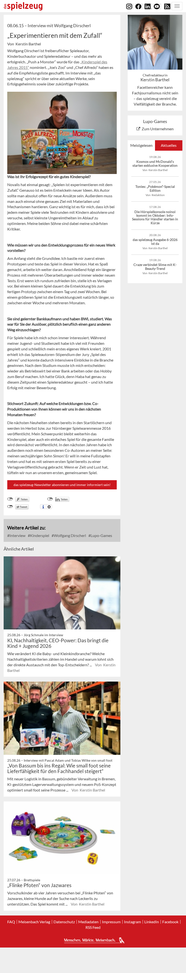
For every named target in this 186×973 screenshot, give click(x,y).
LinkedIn (151, 922)
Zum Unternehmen (158, 128)
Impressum (111, 922)
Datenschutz (64, 922)
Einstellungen (49, 506)
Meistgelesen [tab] (141, 145)
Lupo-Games (101, 535)
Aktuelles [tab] (169, 145)
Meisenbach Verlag (34, 922)
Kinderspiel (39, 535)
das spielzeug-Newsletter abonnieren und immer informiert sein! (62, 485)
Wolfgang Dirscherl (69, 535)
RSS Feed (93, 927)
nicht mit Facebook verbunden (10, 499)
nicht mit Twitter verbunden (10, 506)
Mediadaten (88, 922)
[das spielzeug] (23, 6)
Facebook (170, 922)
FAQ (11, 922)
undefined (50, 499)
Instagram (132, 922)
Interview (17, 535)
